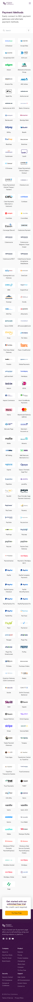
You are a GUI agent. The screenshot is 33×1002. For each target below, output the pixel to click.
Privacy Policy (19, 998)
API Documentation (24, 980)
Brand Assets (6, 961)
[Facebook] (3, 938)
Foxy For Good (6, 958)
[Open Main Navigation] (30, 3)
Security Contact (7, 977)
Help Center (21, 977)
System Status (22, 983)
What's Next (21, 964)
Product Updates (23, 958)
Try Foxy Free (17, 913)
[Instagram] (6, 938)
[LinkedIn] (9, 938)
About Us (5, 952)
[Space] (7, 925)
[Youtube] (12, 938)
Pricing (20, 955)
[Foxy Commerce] (8, 3)
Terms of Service (7, 998)
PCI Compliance (7, 980)
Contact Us (21, 986)
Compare (20, 967)
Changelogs (21, 961)
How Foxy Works (7, 955)
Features (20, 952)
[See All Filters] (28, 30)
